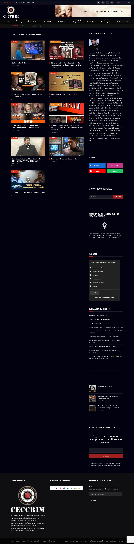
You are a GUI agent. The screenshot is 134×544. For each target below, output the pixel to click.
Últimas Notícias (78, 21)
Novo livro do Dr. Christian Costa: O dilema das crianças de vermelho (109, 407)
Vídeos (15, 42)
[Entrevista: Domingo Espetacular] (66, 146)
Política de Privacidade (96, 541)
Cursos (63, 21)
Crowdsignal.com (108, 297)
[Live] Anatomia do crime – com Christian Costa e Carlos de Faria (25, 126)
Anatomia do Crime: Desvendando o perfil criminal (104, 341)
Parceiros (84, 541)
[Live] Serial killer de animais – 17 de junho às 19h (27, 95)
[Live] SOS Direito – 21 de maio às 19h (66, 94)
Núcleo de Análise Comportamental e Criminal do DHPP (106, 331)
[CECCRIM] (11, 12)
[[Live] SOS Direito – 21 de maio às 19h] (66, 81)
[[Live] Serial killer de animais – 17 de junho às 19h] (28, 81)
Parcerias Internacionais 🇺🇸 (25, 3)
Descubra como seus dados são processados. (106, 466)
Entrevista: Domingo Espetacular (64, 159)
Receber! (94, 500)
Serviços (33, 21)
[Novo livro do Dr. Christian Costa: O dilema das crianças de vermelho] (92, 408)
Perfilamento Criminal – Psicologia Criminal (102, 327)
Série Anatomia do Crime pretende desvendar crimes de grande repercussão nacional (67, 127)
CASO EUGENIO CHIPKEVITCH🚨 (98, 346)
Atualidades (55, 42)
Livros (48, 21)
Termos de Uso (111, 541)
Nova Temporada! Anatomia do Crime (100, 337)
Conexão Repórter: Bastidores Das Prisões (28, 192)
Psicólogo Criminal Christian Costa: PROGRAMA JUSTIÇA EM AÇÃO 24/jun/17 (26, 161)
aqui (118, 237)
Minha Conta (105, 21)
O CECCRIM (19, 21)
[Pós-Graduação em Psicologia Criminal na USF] (92, 398)
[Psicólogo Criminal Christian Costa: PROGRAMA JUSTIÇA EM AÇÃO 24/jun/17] (28, 146)
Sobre (67, 541)
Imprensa (75, 541)
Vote (94, 293)
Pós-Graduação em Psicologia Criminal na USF (103, 350)
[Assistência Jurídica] (92, 388)
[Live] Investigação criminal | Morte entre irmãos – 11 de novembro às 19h (66, 64)
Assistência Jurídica (95, 323)
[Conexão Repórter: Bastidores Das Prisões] (28, 180)
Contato (92, 21)
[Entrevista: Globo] (28, 50)
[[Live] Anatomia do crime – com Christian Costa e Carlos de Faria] (28, 113)
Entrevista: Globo (19, 63)
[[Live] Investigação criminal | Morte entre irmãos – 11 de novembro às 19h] (66, 50)
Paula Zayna (51, 541)
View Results (99, 297)
